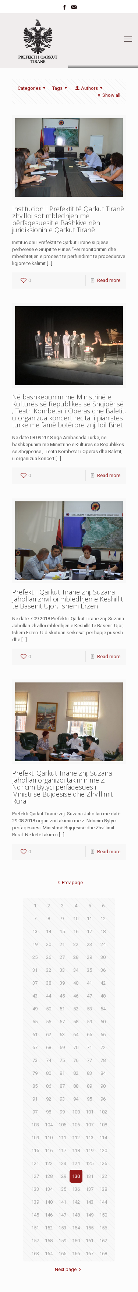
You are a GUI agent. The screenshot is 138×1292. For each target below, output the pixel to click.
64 (75, 1034)
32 (48, 970)
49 (35, 1009)
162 (103, 1240)
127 (35, 1176)
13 (35, 931)
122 (49, 1163)
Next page (66, 1269)
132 (103, 1176)
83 (89, 1073)
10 (75, 918)
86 (48, 1086)
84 (103, 1073)
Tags (57, 88)
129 (62, 1176)
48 (103, 996)
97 (35, 1112)
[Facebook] (64, 7)
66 (103, 1034)
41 (89, 983)
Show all (111, 95)
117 (62, 1150)
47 (89, 996)
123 (62, 1163)
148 (76, 1215)
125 (89, 1163)
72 (103, 1047)
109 (35, 1137)
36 (103, 970)
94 (75, 1099)
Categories (29, 88)
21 (62, 944)
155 (89, 1228)
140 (49, 1202)
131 (89, 1176)
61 (35, 1034)
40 (75, 983)
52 (75, 1009)
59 (89, 1021)
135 (62, 1189)
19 (35, 944)
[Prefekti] (69, 39)
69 (62, 1047)
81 (62, 1073)
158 (49, 1240)
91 (35, 1099)
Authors (89, 88)
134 (49, 1189)
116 (49, 1150)
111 (62, 1137)
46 (75, 996)
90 (103, 1086)
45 (62, 996)
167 (89, 1253)
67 (35, 1047)
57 (62, 1021)
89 (89, 1086)
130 (76, 1176)
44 (48, 996)
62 (48, 1034)
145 (35, 1215)
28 (75, 957)
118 (76, 1150)
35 (89, 970)
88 (75, 1086)
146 (49, 1215)
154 (76, 1228)
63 (62, 1034)
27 (62, 957)
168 (103, 1253)
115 (35, 1150)
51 (62, 1009)
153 (62, 1228)
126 (103, 1163)
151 (35, 1228)
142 (76, 1202)
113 (89, 1137)
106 (76, 1124)
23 (89, 944)
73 (35, 1060)
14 (48, 931)
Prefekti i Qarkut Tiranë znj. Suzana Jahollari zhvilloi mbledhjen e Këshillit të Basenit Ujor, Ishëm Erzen (67, 598)
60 (103, 1021)
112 (76, 1137)
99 (62, 1112)
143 (89, 1202)
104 (49, 1124)
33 (62, 970)
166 (76, 1253)
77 (89, 1060)
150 (103, 1215)
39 (62, 983)
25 (35, 957)
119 (89, 1150)
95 (89, 1099)
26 (48, 957)
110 (49, 1137)
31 (35, 970)
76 (75, 1060)
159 (62, 1240)
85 (35, 1086)
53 (89, 1009)
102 (103, 1112)
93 (62, 1099)
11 (89, 918)
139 (35, 1202)
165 (62, 1253)
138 (103, 1189)
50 (48, 1009)
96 (103, 1099)
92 (48, 1099)
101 (89, 1112)
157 (35, 1240)
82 (75, 1073)
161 (89, 1240)
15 (62, 931)
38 (48, 983)
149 (89, 1215)
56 (48, 1021)
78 (103, 1060)
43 (35, 996)
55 (35, 1021)
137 (89, 1189)
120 (103, 1150)
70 (75, 1047)
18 (103, 931)
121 (35, 1163)
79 (35, 1073)
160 (76, 1240)
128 (49, 1176)
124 (76, 1163)
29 (89, 957)
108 (103, 1124)
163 (35, 1253)
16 (75, 931)
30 (103, 957)
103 (35, 1124)
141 (62, 1202)
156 (103, 1228)
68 (48, 1047)
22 (75, 944)
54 (103, 1009)
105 (62, 1124)
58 (75, 1021)
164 (49, 1253)
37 (35, 983)
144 (103, 1202)
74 (48, 1060)
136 (76, 1189)
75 (62, 1060)
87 (62, 1086)
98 (48, 1112)
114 (103, 1137)
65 (89, 1034)
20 (48, 944)
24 (103, 944)
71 (89, 1047)
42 (103, 983)
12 (103, 918)
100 (76, 1112)
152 (49, 1228)
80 (48, 1073)
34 (75, 970)
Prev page (72, 882)
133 (35, 1189)
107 (89, 1124)
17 (89, 931)
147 (62, 1215)
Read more (108, 280)
